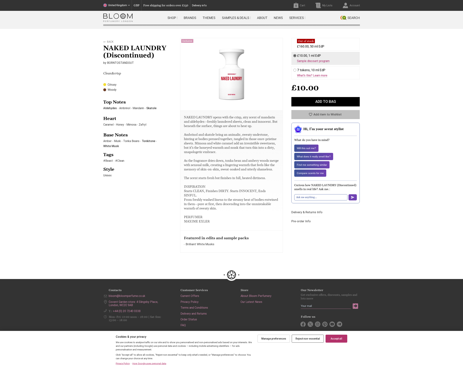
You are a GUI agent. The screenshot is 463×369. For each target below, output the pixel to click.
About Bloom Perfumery (256, 296)
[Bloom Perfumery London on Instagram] (317, 324)
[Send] (353, 197)
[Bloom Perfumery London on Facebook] (303, 324)
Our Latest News (251, 302)
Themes (209, 18)
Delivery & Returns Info (306, 212)
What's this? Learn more (312, 75)
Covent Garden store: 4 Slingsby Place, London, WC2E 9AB (133, 303)
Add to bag (325, 101)
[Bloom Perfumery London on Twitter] (310, 324)
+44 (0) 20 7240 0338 (127, 311)
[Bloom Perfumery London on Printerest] (325, 324)
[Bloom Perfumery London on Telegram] (339, 324)
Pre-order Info (301, 221)
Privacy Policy (189, 302)
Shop (171, 18)
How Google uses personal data (149, 363)
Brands (190, 18)
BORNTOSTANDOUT (120, 63)
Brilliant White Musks (200, 244)
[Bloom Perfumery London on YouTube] (332, 324)
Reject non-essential (308, 338)
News (278, 18)
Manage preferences (273, 338)
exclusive (187, 41)
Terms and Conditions (194, 307)
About (262, 18)
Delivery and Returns (193, 313)
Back (110, 41)
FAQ (183, 325)
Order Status (188, 319)
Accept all (336, 338)
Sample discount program (313, 61)
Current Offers (189, 296)
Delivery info (199, 5)
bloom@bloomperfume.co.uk (127, 296)
